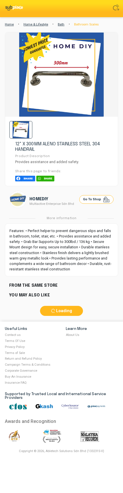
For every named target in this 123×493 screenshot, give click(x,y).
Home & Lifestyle (35, 24)
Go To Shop (92, 199)
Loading (63, 310)
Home (9, 24)
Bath (61, 24)
